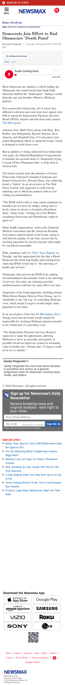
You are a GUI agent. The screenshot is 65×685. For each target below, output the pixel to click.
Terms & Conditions (40, 657)
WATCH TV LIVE (17, 2)
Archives (53, 653)
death (31, 27)
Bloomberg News (50, 314)
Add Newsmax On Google (18, 56)
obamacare (23, 27)
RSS (44, 653)
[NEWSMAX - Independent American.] (32, 11)
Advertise (28, 653)
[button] (56, 10)
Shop (37, 653)
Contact (17, 653)
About (8, 653)
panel (38, 27)
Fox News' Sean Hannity (40, 252)
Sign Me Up (53, 423)
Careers (9, 657)
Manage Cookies (33, 662)
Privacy (7, 428)
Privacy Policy (22, 657)
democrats (12, 27)
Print (7, 62)
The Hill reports (11, 123)
